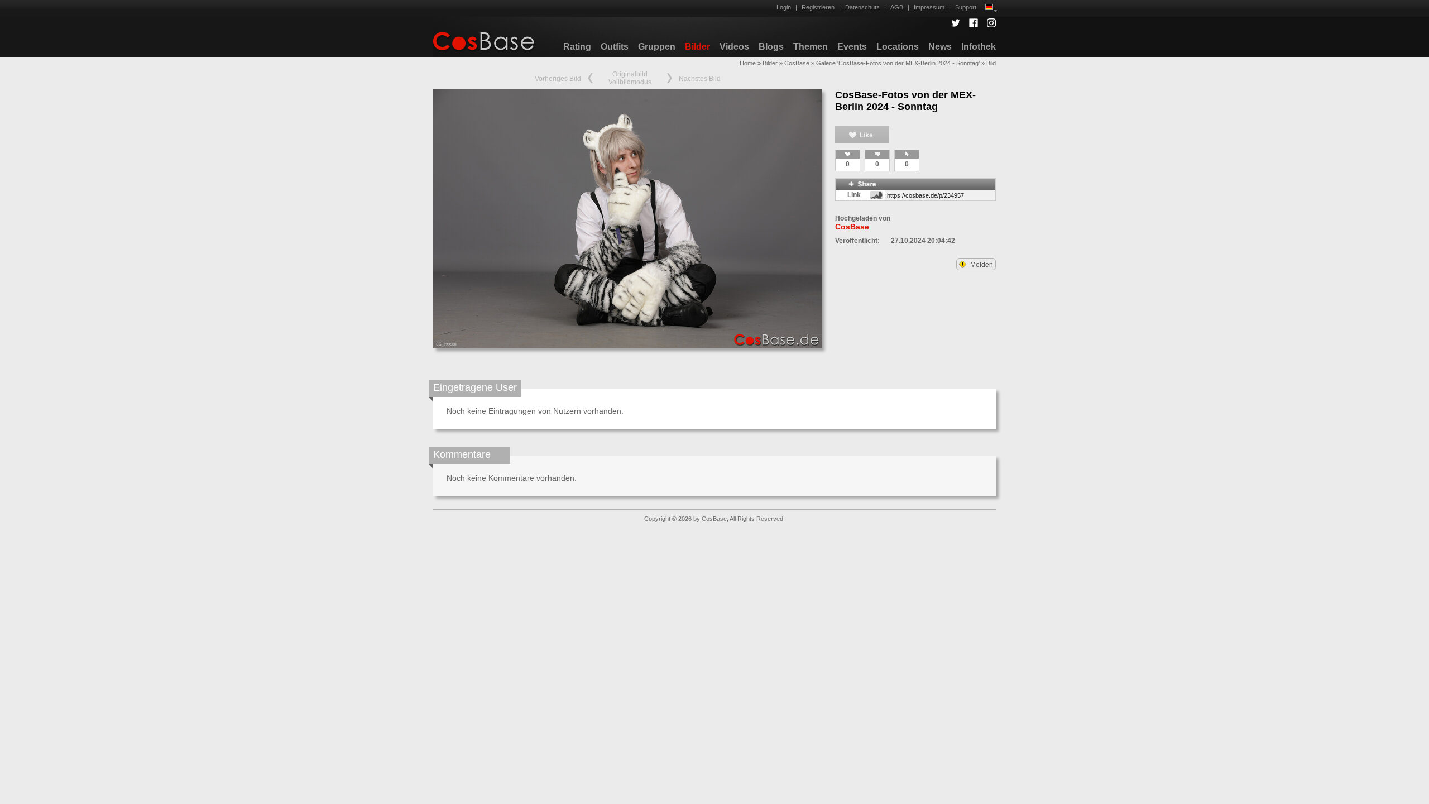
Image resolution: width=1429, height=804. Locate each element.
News (940, 46)
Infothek (978, 46)
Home (748, 63)
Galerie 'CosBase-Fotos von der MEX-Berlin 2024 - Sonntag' (898, 63)
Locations (897, 46)
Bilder (697, 46)
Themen (810, 46)
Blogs (771, 46)
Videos (734, 46)
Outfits (615, 46)
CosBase (796, 63)
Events (852, 46)
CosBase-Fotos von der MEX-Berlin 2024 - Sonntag (905, 100)
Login (783, 7)
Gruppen (656, 46)
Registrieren (818, 7)
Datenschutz (862, 7)
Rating (577, 46)
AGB (896, 7)
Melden (980, 265)
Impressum (929, 7)
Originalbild (630, 74)
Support (965, 7)
